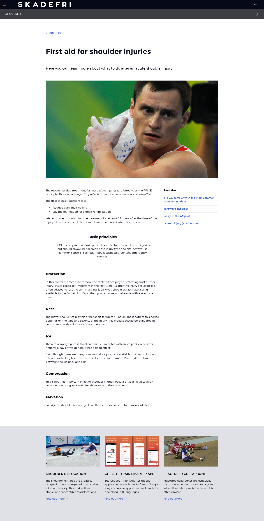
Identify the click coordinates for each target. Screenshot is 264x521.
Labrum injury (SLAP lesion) (181, 223)
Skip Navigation (242, 5)
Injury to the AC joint (177, 216)
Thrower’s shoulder (176, 209)
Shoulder (13, 13)
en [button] (255, 4)
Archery (55, 33)
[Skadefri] (44, 4)
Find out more (55, 498)
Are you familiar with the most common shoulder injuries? (189, 199)
